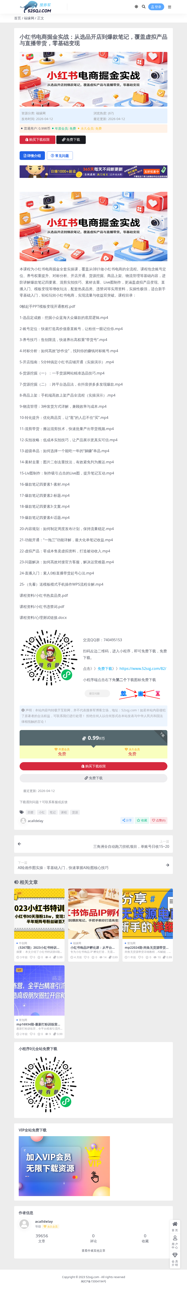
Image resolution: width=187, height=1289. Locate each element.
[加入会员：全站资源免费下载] (93, 173)
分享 (129, 820)
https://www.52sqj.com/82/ (142, 668)
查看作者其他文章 (93, 1250)
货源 (75, 812)
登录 (158, 7)
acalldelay (35, 820)
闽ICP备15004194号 (93, 1281)
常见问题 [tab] (62, 155)
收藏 (144, 820)
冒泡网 (131, 943)
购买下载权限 (39, 139)
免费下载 (73, 139)
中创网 (23, 943)
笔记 (53, 812)
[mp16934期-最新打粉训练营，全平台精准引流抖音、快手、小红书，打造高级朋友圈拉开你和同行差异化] (39, 990)
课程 (64, 812)
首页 (17, 18)
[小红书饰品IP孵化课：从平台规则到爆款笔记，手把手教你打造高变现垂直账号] (93, 914)
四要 (31, 812)
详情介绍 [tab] (34, 155)
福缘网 (29, 18)
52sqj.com (92, 1277)
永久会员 (134, 749)
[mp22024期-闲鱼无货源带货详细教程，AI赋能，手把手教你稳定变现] (147, 914)
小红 (42, 812)
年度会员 (64, 749)
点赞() (160, 820)
